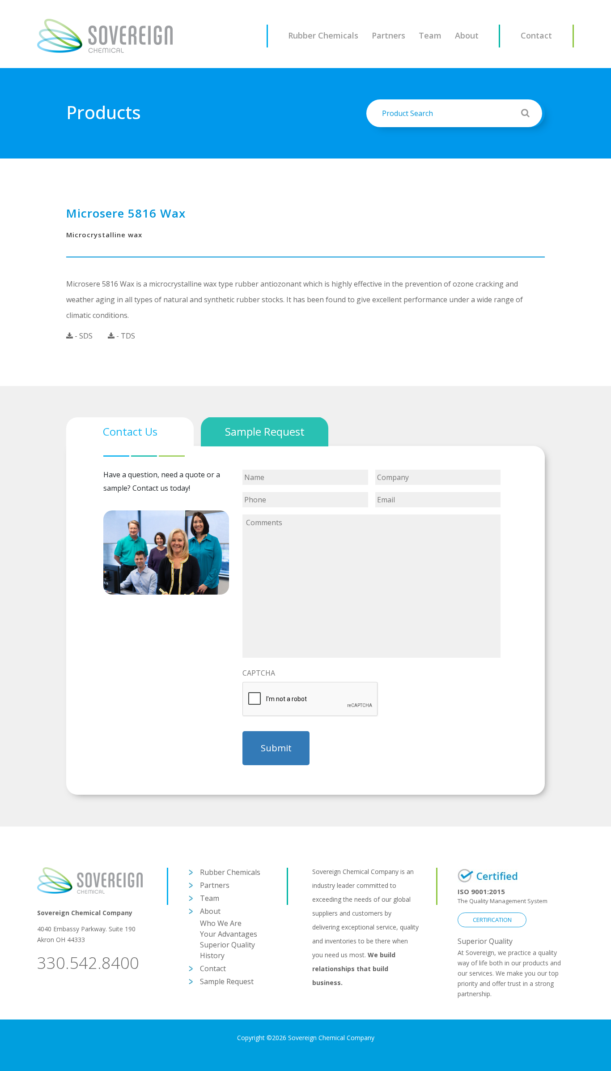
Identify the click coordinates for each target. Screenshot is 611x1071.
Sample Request (227, 981)
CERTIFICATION (492, 920)
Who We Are (221, 923)
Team (430, 35)
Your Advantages (228, 934)
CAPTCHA (258, 673)
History (212, 955)
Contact (536, 35)
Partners (388, 35)
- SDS (83, 336)
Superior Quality (227, 945)
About (467, 35)
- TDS (125, 336)
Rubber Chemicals (323, 35)
